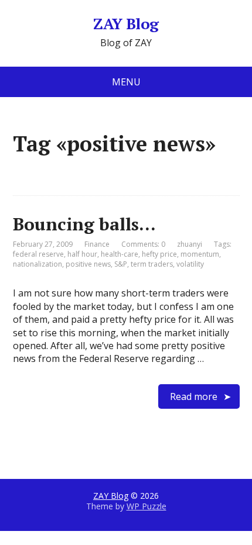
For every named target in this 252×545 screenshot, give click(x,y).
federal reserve (38, 254)
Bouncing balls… (84, 224)
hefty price (159, 254)
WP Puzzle (146, 506)
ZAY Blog (126, 24)
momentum (200, 254)
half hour (82, 254)
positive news (88, 264)
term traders (152, 264)
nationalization (37, 264)
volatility (190, 264)
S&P (120, 264)
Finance (97, 244)
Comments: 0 (143, 244)
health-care (119, 254)
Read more (193, 396)
